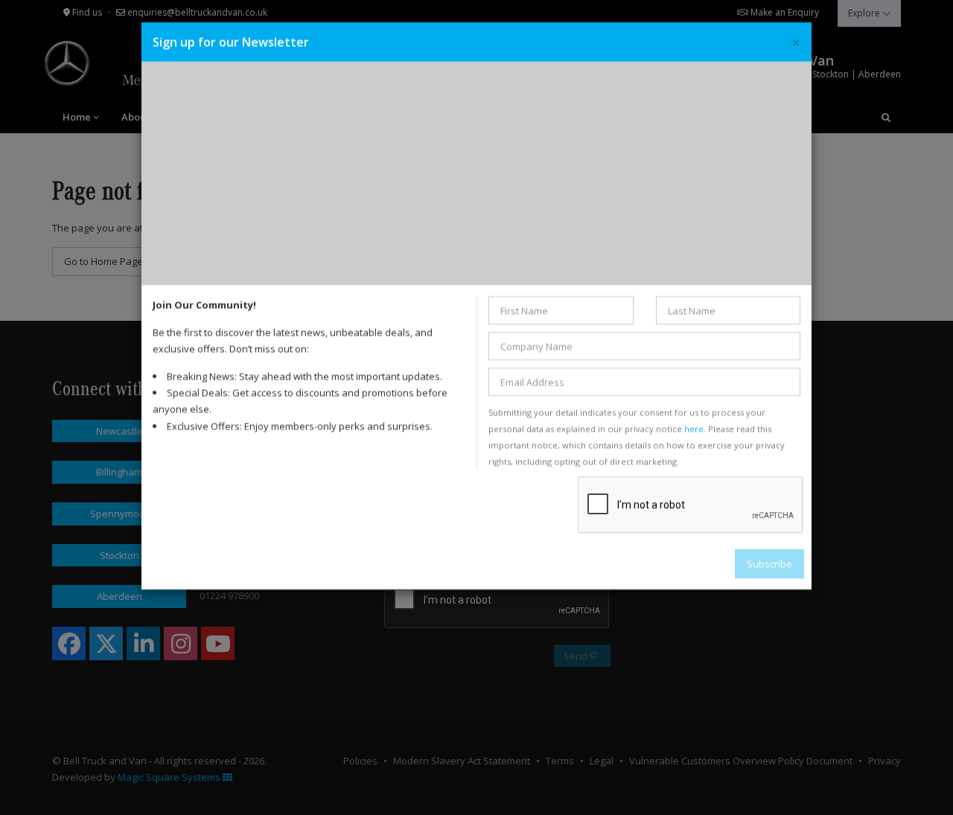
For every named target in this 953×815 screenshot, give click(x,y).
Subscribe (769, 563)
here (694, 428)
